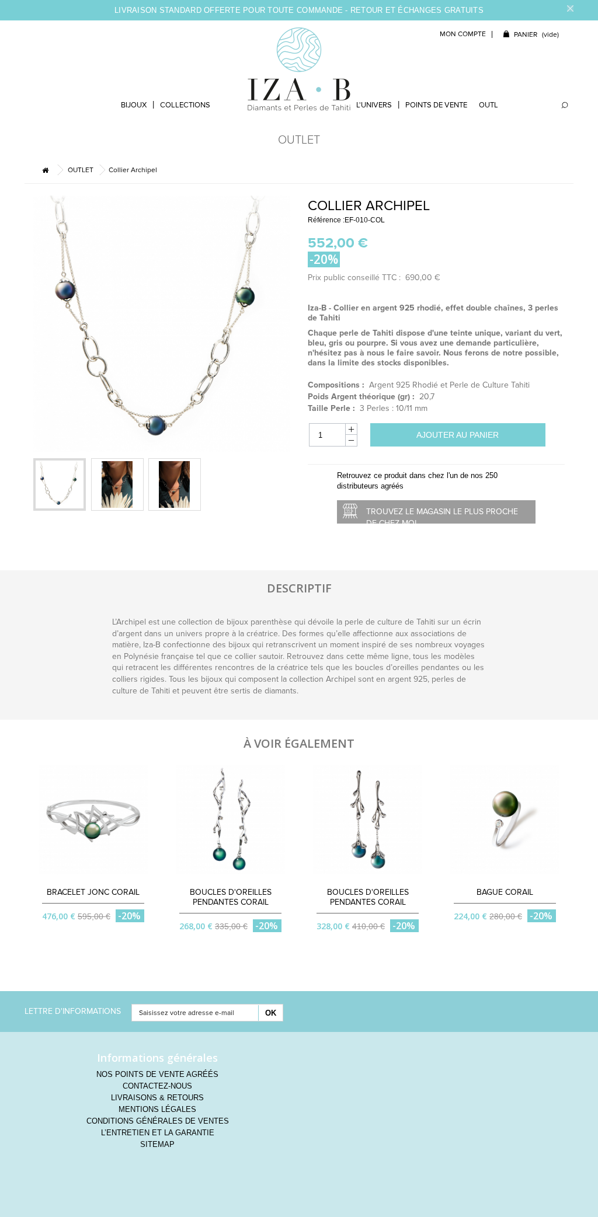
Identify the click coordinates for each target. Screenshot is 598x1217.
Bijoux (134, 105)
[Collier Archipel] (117, 484)
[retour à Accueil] (45, 170)
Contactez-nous (157, 1086)
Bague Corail (505, 892)
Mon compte (463, 34)
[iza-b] (299, 68)
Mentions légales (157, 1109)
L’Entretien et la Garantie (157, 1132)
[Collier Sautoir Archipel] (59, 484)
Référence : (326, 220)
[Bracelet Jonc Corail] (93, 819)
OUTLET (492, 105)
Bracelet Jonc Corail (93, 892)
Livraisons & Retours (157, 1097)
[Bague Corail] (504, 819)
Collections (185, 105)
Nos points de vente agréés (157, 1074)
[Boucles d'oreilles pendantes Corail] (230, 819)
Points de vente (436, 105)
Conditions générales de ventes (157, 1121)
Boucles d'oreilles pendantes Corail (231, 897)
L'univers (374, 105)
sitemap (157, 1144)
